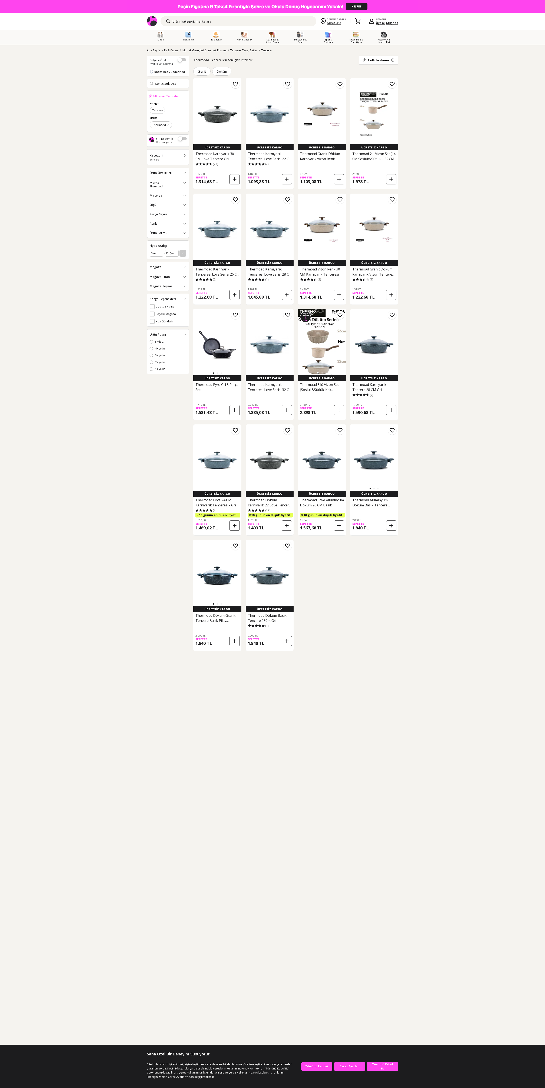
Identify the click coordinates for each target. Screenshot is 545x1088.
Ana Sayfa (153, 50)
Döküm (222, 71)
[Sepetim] (357, 21)
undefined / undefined (169, 72)
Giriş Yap (392, 23)
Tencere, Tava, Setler (243, 50)
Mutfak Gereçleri (193, 50)
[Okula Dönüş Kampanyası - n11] (272, 6)
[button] (213, 373)
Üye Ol (380, 23)
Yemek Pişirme (217, 50)
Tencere (266, 50)
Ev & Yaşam (171, 50)
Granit (202, 71)
